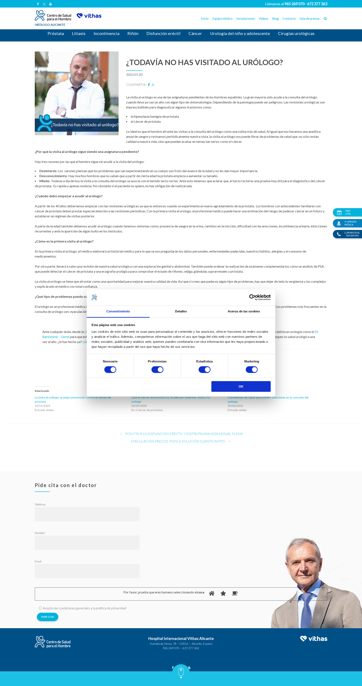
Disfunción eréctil (163, 33)
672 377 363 (191, 648)
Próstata (56, 33)
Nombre (40, 533)
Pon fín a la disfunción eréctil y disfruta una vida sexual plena (184, 434)
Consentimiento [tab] (118, 311)
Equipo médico (222, 18)
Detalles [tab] (181, 311)
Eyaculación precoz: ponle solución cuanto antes (178, 441)
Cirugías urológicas (296, 33)
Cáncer (195, 33)
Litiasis (78, 33)
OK (241, 386)
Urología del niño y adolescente (240, 33)
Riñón (132, 33)
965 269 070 (171, 648)
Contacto (289, 18)
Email (38, 561)
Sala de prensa (309, 18)
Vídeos (263, 18)
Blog (275, 18)
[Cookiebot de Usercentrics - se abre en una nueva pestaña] (252, 297)
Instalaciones (245, 18)
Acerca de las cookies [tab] (244, 311)
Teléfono (40, 504)
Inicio (205, 18)
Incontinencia (106, 33)
